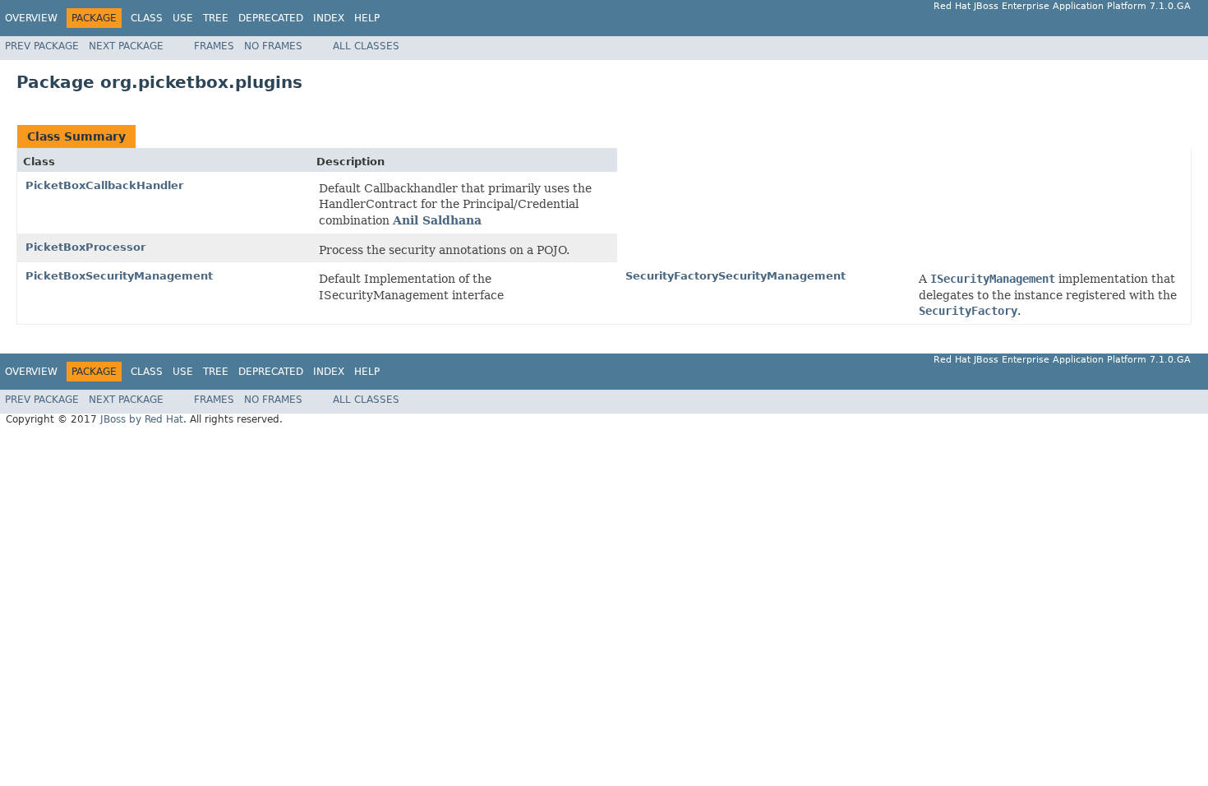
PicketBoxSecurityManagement (119, 276)
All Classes (366, 46)
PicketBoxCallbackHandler (104, 185)
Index (328, 18)
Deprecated (270, 18)
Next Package (126, 46)
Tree (215, 18)
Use (183, 18)
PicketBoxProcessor (85, 247)
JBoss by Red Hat (141, 419)
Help (367, 18)
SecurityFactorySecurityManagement (735, 276)
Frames (214, 46)
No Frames (273, 46)
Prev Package (42, 46)
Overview (31, 18)
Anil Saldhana (437, 220)
